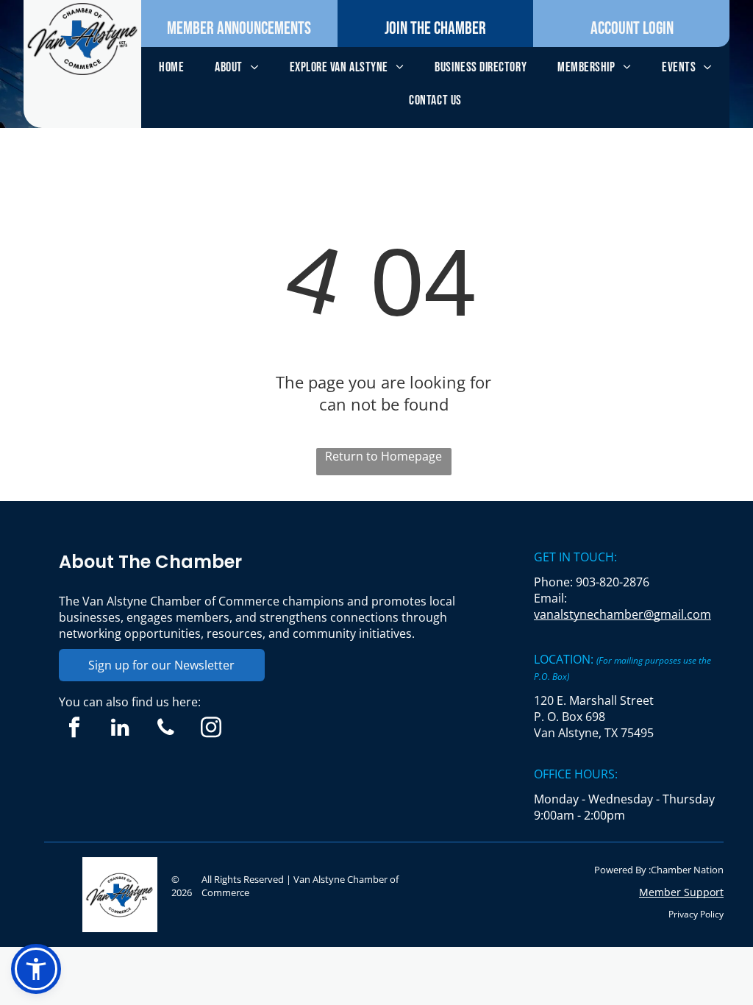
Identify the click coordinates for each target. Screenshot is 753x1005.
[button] (36, 969)
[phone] (166, 729)
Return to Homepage (383, 456)
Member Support (681, 892)
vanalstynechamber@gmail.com (622, 614)
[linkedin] (120, 729)
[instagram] (211, 729)
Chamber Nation (687, 869)
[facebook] (74, 729)
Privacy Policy (696, 914)
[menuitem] (171, 67)
